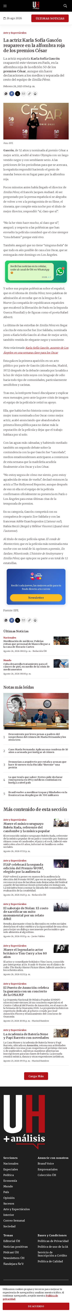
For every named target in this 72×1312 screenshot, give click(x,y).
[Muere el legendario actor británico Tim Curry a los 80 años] (61, 949)
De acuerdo (36, 1306)
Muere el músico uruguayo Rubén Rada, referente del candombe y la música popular (26, 827)
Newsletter (36, 597)
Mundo (7, 660)
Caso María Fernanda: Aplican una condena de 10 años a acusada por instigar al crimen (38, 751)
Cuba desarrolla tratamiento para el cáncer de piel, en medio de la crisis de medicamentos (26, 666)
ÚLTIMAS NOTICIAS (50, 18)
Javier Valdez (38, 936)
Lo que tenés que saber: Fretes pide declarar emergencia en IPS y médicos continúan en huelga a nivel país (35, 780)
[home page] (36, 6)
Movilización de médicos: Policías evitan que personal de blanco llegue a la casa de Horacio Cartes (26, 644)
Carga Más (36, 1076)
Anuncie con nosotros (53, 1158)
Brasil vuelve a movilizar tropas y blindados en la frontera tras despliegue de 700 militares (37, 794)
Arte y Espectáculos (14, 32)
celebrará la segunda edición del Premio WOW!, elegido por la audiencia (23, 868)
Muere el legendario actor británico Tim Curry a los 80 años (25, 953)
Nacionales (9, 637)
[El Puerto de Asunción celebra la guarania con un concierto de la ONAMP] (61, 987)
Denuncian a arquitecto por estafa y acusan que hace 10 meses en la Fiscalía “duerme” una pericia (37, 764)
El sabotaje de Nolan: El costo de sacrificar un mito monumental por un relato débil (25, 913)
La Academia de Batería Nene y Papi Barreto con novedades (26, 1036)
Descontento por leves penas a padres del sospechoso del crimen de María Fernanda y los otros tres (37, 737)
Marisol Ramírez (40, 1021)
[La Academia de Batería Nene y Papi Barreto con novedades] (61, 1033)
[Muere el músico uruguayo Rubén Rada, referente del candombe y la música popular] (61, 823)
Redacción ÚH (40, 651)
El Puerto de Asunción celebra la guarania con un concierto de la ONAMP (26, 991)
